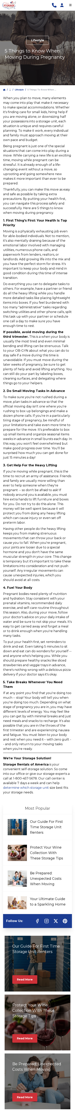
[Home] (4, 90)
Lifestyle (37, 40)
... (10, 90)
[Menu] (70, 5)
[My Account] (62, 5)
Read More (25, 979)
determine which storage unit (26, 788)
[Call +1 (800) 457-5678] (54, 5)
